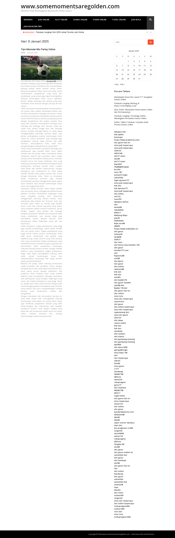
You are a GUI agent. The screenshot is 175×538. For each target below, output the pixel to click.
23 (134, 74)
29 (128, 78)
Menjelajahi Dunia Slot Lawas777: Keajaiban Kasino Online (133, 98)
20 (117, 74)
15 (128, 70)
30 (134, 78)
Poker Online (99, 19)
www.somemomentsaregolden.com (70, 6)
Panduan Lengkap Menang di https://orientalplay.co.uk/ (126, 104)
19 (151, 70)
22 (128, 74)
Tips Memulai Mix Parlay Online (38, 49)
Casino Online (80, 19)
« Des (116, 84)
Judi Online (43, 19)
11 (145, 65)
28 (122, 78)
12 (151, 65)
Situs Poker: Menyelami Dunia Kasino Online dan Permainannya (133, 110)
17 (139, 70)
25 (145, 74)
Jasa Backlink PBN (33, 26)
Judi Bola (136, 19)
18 (145, 70)
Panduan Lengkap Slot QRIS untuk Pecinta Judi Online (60, 32)
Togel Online (119, 19)
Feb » (122, 84)
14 (122, 70)
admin (23, 53)
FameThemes (149, 534)
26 (151, 74)
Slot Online (61, 19)
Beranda (28, 19)
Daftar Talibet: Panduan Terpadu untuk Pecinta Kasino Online (131, 123)
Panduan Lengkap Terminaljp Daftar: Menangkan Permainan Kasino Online (130, 117)
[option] (94, 32)
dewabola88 (51, 81)
